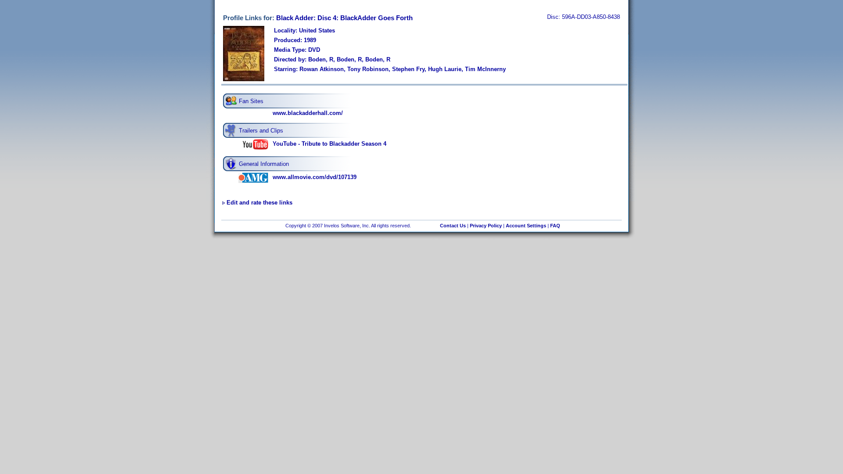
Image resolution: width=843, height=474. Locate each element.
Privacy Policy (486, 225)
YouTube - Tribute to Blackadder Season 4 (329, 143)
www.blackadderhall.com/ (308, 113)
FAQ (555, 225)
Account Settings (526, 225)
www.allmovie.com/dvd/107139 (315, 177)
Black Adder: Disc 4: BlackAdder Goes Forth (344, 18)
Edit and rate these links (259, 202)
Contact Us (453, 225)
